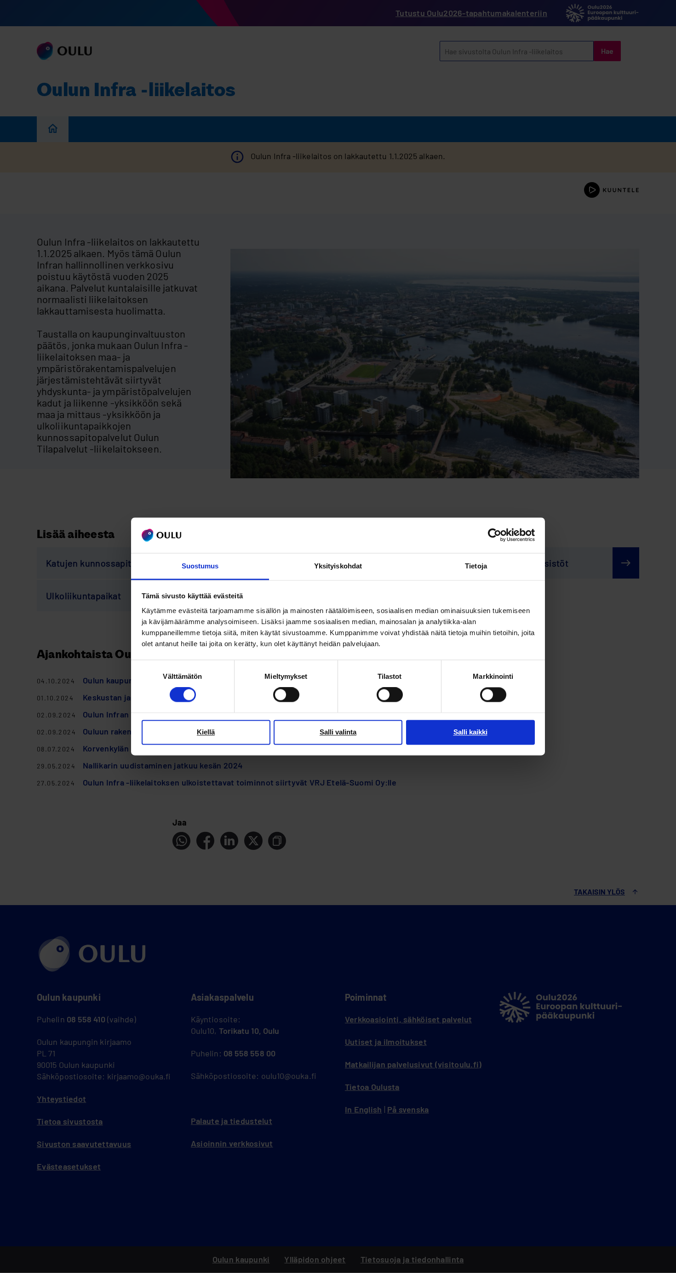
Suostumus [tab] (200, 566)
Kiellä (206, 732)
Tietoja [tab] (476, 566)
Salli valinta (338, 732)
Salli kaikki (470, 732)
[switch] (286, 695)
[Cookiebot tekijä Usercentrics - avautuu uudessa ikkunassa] (494, 535)
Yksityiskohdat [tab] (338, 566)
